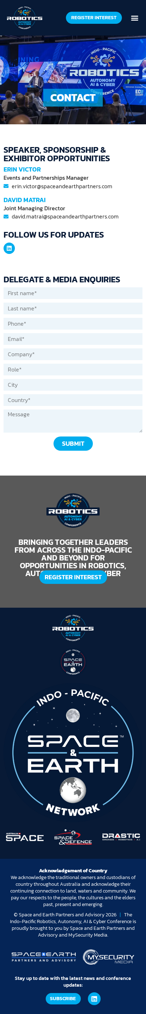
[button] (135, 17)
